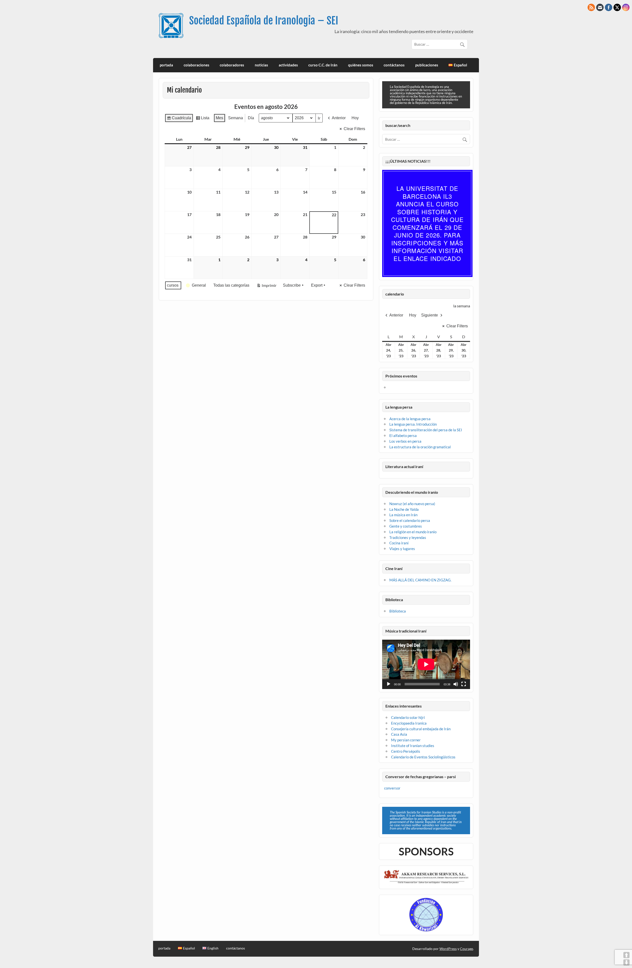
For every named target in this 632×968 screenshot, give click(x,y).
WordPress (448, 949)
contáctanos (394, 65)
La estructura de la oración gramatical (420, 447)
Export (316, 285)
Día (251, 118)
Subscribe (292, 285)
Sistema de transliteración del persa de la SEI (425, 430)
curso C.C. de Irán (322, 65)
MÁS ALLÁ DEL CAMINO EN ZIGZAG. (420, 580)
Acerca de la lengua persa (410, 418)
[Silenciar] (455, 684)
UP (626, 955)
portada (166, 65)
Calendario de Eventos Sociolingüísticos (423, 757)
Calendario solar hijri (408, 717)
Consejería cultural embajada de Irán (421, 729)
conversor (392, 788)
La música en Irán (403, 515)
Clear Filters (354, 129)
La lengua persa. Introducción (413, 424)
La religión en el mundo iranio (412, 532)
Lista (202, 119)
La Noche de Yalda (404, 509)
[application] (426, 664)
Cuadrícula (179, 119)
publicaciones (426, 65)
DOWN (626, 962)
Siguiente (429, 315)
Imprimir (266, 286)
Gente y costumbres (405, 526)
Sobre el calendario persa (409, 520)
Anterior (339, 118)
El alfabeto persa (403, 435)
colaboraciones (196, 65)
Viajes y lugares (402, 548)
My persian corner (406, 740)
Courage (466, 949)
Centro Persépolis (405, 751)
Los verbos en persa (405, 441)
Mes (219, 118)
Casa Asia (399, 734)
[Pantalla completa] (463, 684)
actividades (288, 65)
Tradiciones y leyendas (407, 537)
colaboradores (232, 65)
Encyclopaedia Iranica (409, 723)
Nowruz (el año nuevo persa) (412, 503)
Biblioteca (397, 611)
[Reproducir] (388, 684)
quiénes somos (360, 65)
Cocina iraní (399, 543)
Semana (235, 118)
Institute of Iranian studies (412, 745)
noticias (261, 65)
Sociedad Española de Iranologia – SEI (263, 20)
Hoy (355, 118)
